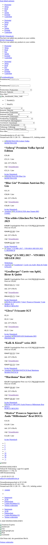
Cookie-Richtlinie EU (12, 503)
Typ (1, 108)
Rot (5, 11)
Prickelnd (7, 5)
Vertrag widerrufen (11, 505)
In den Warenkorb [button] (10, 174)
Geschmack (4, 123)
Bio (10, 104)
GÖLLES (7, 267)
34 (5, 455)
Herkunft (3, 114)
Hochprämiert (5, 125)
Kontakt (7, 15)
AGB (6, 499)
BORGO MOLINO (11, 306)
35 (5, 457)
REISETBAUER (10, 143)
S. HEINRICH (9, 250)
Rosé (6, 9)
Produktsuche (5, 79)
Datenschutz (8, 501)
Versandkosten (13, 167)
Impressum (8, 497)
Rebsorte (3, 92)
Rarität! (10, 100)
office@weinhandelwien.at (9, 478)
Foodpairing (4, 119)
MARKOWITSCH (11, 372)
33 (5, 453)
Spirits (6, 13)
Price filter (3, 94)
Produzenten (4, 90)
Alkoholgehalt (5, 121)
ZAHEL (7, 213)
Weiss (6, 7)
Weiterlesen (8, 263)
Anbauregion (4, 116)
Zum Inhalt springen (7, 1)
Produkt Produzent (6, 129)
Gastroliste (8, 17)
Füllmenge (3, 127)
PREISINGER (9, 338)
